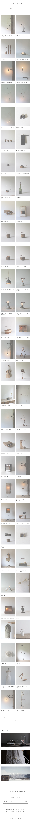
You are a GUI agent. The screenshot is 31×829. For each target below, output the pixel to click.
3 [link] (17, 717)
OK (26, 801)
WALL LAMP (4, 499)
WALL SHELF (19, 221)
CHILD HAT (19, 383)
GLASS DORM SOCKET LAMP (22, 314)
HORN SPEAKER (6, 405)
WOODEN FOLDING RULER (21, 687)
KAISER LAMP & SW (21, 594)
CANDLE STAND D (21, 266)
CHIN (17, 618)
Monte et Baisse (20, 710)
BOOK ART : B (5, 663)
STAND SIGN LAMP (6, 523)
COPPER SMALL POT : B (7, 198)
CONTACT (13, 818)
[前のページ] (4, 717)
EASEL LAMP (19, 360)
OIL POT (18, 197)
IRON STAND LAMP (21, 82)
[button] (29, 2)
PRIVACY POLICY (10, 811)
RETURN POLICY (20, 809)
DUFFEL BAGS (5, 641)
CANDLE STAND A (6, 244)
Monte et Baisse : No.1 (7, 105)
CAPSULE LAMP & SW (22, 59)
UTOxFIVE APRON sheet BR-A (8, 687)
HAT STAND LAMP (21, 429)
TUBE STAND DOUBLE (22, 523)
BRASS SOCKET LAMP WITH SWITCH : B (22, 571)
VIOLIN (3, 383)
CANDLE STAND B (6, 266)
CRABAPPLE (4, 150)
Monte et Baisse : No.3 (7, 127)
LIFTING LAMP (5, 360)
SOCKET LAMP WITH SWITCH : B (22, 290)
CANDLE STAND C (21, 244)
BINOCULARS (20, 127)
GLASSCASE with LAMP (22, 337)
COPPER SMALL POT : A (22, 174)
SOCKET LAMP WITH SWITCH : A (7, 314)
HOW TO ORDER (10, 809)
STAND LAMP (19, 35)
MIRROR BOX (5, 476)
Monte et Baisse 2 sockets (21, 406)
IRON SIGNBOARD (21, 150)
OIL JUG (3, 173)
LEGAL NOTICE (20, 811)
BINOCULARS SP (20, 546)
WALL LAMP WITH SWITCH (6, 430)
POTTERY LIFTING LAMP (6, 36)
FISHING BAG (5, 570)
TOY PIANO (4, 221)
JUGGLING (4, 59)
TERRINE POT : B (6, 337)
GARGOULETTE (20, 641)
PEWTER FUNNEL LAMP (8, 289)
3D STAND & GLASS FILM (7, 547)
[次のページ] (20, 720)
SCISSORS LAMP (6, 710)
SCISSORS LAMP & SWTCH (21, 500)
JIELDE (18, 663)
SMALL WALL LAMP (7, 82)
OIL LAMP (19, 476)
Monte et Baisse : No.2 (22, 105)
